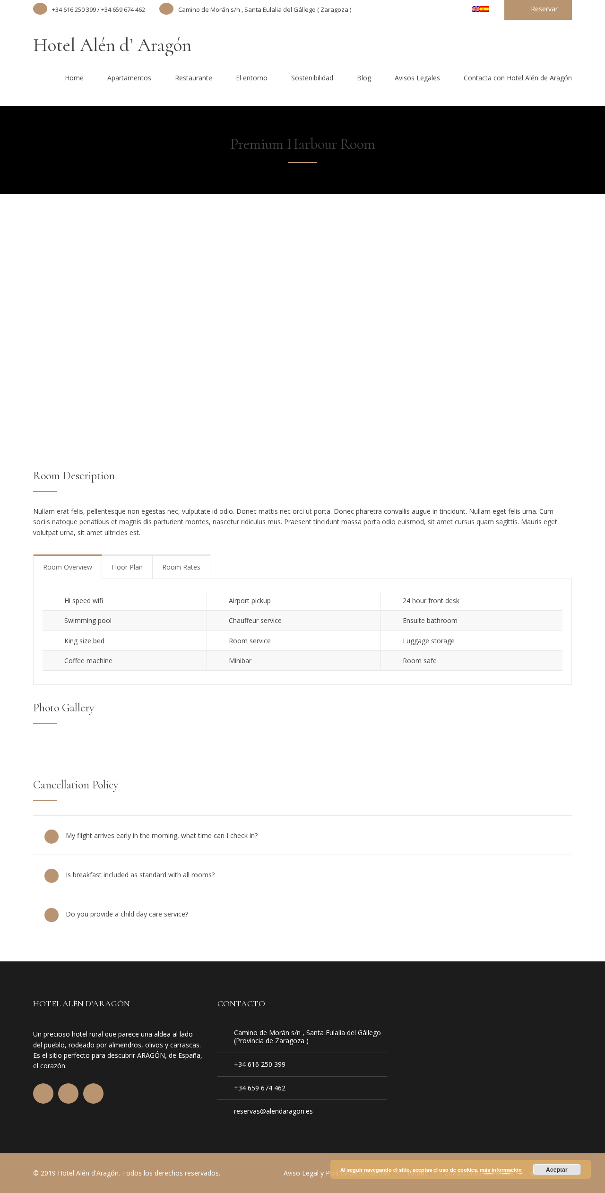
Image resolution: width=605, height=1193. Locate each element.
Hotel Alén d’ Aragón (112, 45)
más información (501, 1169)
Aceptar (557, 1169)
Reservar (544, 8)
